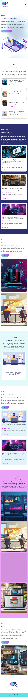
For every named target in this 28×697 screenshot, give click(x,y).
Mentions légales (11, 690)
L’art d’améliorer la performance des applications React (17, 92)
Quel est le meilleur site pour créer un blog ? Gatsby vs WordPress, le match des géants (13, 217)
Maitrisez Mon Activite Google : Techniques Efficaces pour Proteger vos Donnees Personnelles (17, 82)
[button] (26, 4)
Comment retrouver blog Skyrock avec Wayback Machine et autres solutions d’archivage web (12, 161)
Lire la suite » (12, 87)
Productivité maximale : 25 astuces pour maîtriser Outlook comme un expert (16, 102)
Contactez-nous (21, 690)
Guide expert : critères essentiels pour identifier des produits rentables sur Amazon (17, 113)
